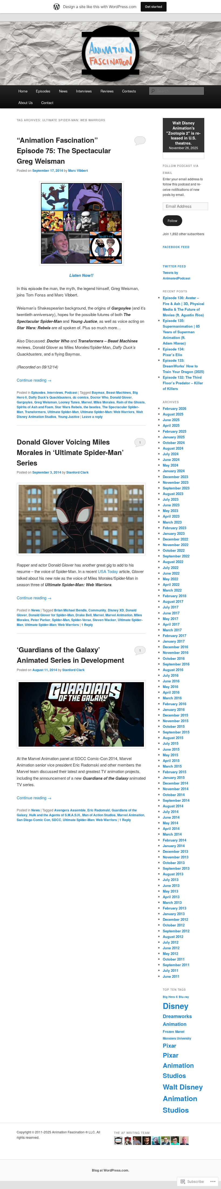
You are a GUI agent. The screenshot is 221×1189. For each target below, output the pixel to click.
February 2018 (174, 595)
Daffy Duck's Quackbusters (50, 397)
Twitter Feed (174, 266)
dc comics (81, 397)
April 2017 (171, 624)
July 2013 (170, 879)
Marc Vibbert (78, 170)
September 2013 (176, 868)
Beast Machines (118, 392)
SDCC (56, 819)
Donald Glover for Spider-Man (51, 615)
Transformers (35, 411)
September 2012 (176, 930)
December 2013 (175, 851)
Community (97, 610)
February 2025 (174, 431)
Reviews (107, 91)
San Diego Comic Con (33, 819)
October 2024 (174, 442)
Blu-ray (184, 997)
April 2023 (171, 516)
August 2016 (173, 669)
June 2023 (171, 504)
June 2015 (171, 749)
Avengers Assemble (70, 810)
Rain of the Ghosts (130, 402)
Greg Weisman (45, 402)
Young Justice (69, 416)
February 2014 (174, 840)
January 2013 (174, 913)
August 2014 (173, 805)
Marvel (86, 402)
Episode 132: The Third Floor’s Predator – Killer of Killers (183, 383)
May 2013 (170, 891)
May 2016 (170, 686)
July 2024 (170, 453)
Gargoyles (25, 402)
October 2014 (174, 794)
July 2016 (170, 675)
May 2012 (170, 953)
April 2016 (171, 692)
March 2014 (172, 834)
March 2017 (172, 629)
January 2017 (174, 641)
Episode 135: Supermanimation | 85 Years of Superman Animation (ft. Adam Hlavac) (181, 332)
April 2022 (171, 584)
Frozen (168, 1031)
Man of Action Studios (99, 814)
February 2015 (174, 771)
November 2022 (175, 544)
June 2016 (171, 680)
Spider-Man (61, 619)
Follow (172, 220)
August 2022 (173, 561)
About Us (25, 102)
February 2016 (174, 703)
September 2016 (176, 664)
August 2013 (173, 873)
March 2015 (172, 766)
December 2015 (175, 715)
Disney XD (116, 610)
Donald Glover (121, 397)
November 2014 (175, 788)
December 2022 (175, 539)
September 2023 (176, 487)
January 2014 (174, 845)
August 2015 (173, 737)
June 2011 (171, 976)
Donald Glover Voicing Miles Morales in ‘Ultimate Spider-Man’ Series (70, 452)
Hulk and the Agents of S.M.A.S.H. (55, 814)
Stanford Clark (77, 472)
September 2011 (176, 964)
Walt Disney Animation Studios (183, 1098)
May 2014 (170, 822)
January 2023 (174, 533)
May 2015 (170, 754)
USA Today (108, 571)
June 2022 (171, 573)
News (63, 91)
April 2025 (171, 425)
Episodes (43, 91)
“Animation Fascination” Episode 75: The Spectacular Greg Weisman (64, 150)
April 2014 (171, 828)
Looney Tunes (69, 402)
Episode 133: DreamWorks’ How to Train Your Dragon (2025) (183, 366)
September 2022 (176, 555)
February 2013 (174, 908)
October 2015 (174, 726)
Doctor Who (99, 397)
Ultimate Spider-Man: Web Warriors (107, 411)
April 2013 (171, 896)
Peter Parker (40, 619)
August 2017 (173, 601)
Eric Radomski (98, 810)
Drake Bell (83, 615)
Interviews (84, 91)
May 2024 (170, 465)
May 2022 (170, 578)
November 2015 (175, 720)
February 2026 (174, 408)
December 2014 (175, 783)
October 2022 (174, 550)
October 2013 (174, 862)
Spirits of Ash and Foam (35, 406)
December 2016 (175, 646)
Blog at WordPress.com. (110, 1170)
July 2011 (170, 970)
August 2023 (173, 493)
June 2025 (171, 419)
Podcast (71, 392)
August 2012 (173, 936)
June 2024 (171, 459)
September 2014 (176, 800)
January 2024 (174, 470)
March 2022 (172, 590)
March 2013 (172, 902)
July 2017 (170, 607)
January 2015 (174, 777)
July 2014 (170, 811)
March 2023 (172, 522)
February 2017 (174, 635)
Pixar (169, 1045)
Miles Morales (104, 402)
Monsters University (177, 1038)
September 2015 (176, 732)
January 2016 (174, 709)
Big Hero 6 (170, 997)
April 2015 (171, 760)
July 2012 (170, 942)
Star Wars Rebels (68, 406)
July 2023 (170, 499)
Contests (129, 91)
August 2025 (173, 414)
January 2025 (174, 436)
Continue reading (34, 380)
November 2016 (175, 652)
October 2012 (174, 924)
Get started (153, 7)
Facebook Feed (176, 247)
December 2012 (175, 919)
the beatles (92, 406)
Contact (47, 102)
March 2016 (172, 697)
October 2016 (174, 658)
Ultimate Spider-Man (63, 411)
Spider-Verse (81, 619)
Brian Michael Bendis (70, 610)
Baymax (98, 392)
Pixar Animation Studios (178, 1065)
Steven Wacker (104, 619)
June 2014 (171, 817)
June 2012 (171, 947)
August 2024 (173, 448)
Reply (87, 624)
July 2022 (170, 567)
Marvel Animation (118, 615)
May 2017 (170, 618)
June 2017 (171, 612)
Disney (175, 1005)
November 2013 (175, 856)
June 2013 (171, 885)
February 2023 (174, 527)
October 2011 (174, 959)
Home (22, 91)
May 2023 (170, 510)
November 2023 (175, 482)
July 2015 (170, 743)
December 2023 (175, 476)
